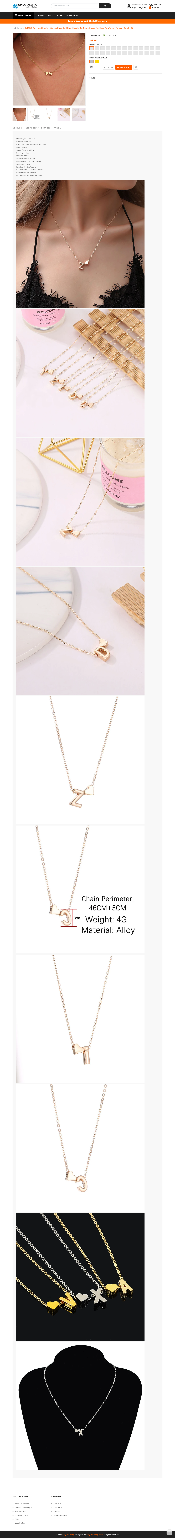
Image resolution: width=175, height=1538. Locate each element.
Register (142, 7)
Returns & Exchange (23, 1507)
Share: (92, 78)
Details (17, 127)
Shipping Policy (21, 1515)
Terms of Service (22, 1504)
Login (134, 7)
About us (57, 1504)
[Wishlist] (135, 67)
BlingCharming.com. (94, 1534)
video (57, 127)
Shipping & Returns (38, 127)
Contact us (58, 1507)
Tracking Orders (60, 1515)
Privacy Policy (20, 1511)
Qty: (91, 67)
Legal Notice (20, 1523)
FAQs (17, 1519)
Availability (94, 36)
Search (57, 1511)
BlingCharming (68, 1534)
